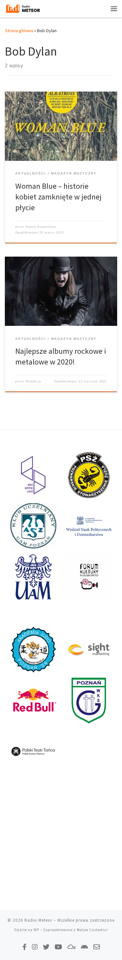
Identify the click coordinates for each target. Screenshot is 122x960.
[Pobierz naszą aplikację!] (84, 947)
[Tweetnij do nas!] (46, 947)
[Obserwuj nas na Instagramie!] (35, 947)
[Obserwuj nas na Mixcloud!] (71, 947)
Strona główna (19, 30)
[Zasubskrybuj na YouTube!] (58, 947)
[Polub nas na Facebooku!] (24, 947)
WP (36, 930)
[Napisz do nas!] (96, 947)
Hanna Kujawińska (41, 226)
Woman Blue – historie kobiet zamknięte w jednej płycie (58, 196)
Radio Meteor (38, 920)
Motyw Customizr (92, 930)
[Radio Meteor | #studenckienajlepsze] (23, 7)
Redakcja (33, 381)
